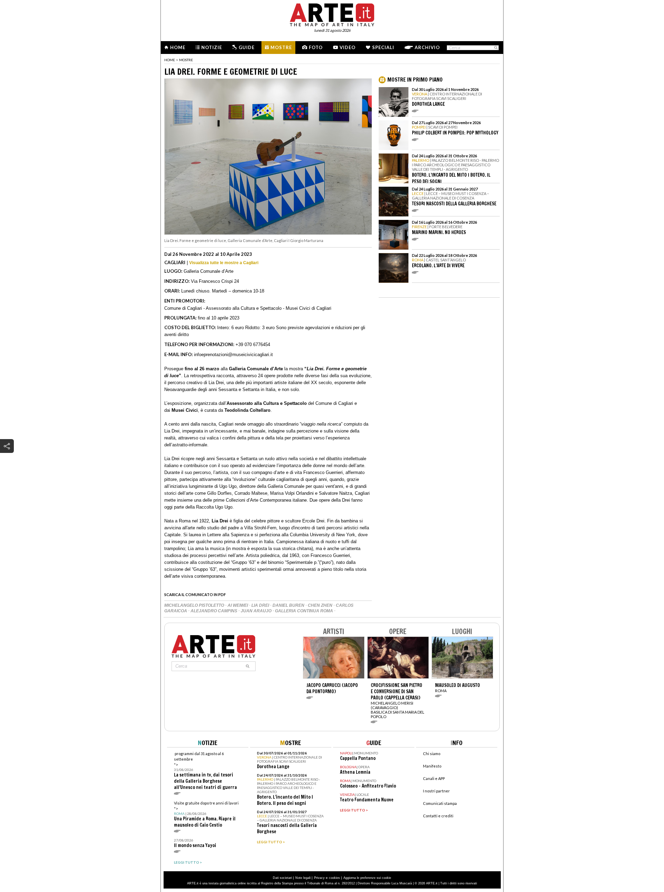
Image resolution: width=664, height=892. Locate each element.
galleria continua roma (304, 610)
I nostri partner (436, 791)
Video (348, 47)
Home (177, 47)
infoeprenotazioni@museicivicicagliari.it (233, 354)
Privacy (319, 878)
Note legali (303, 878)
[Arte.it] (332, 13)
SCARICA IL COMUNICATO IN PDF (195, 594)
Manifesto (432, 766)
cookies (334, 878)
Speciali (383, 47)
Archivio (427, 47)
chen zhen (320, 605)
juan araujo (257, 610)
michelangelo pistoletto (194, 605)
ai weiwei (238, 605)
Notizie (211, 47)
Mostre (281, 47)
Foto (316, 47)
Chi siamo (431, 753)
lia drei (260, 605)
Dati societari (282, 878)
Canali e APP (434, 778)
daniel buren (289, 605)
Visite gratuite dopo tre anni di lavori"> (206, 814)
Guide (247, 47)
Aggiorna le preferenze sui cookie (367, 878)
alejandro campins (214, 610)
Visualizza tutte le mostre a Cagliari (223, 262)
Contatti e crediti (438, 816)
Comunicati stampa (440, 803)
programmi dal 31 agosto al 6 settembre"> (205, 770)
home (169, 60)
